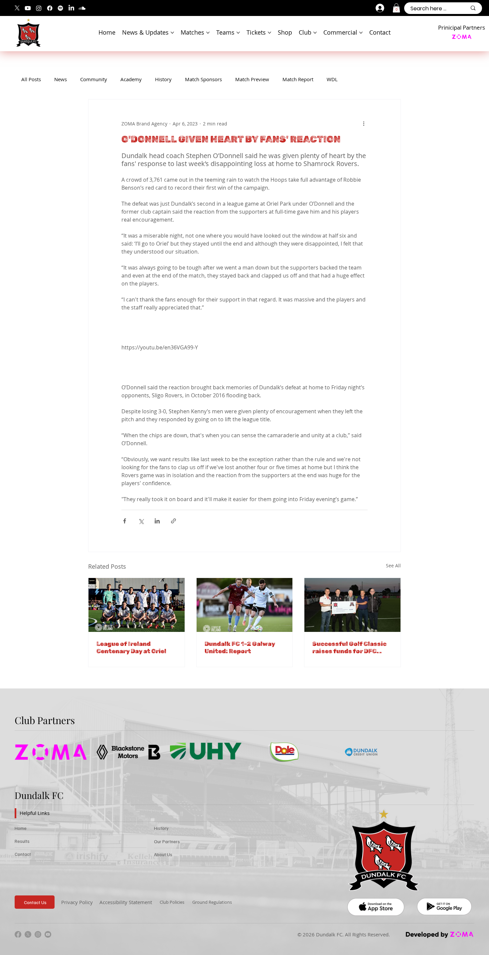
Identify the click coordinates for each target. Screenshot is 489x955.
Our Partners (167, 841)
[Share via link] (173, 521)
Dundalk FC (39, 795)
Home (21, 828)
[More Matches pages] (208, 32)
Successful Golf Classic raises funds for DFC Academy (349, 647)
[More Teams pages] (238, 32)
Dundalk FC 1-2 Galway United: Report (240, 647)
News (60, 79)
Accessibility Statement (125, 902)
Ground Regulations (212, 902)
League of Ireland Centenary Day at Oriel (131, 647)
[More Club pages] (315, 32)
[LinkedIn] (71, 8)
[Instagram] (38, 8)
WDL (332, 79)
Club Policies (172, 902)
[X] (17, 8)
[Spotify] (60, 8)
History (163, 79)
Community (93, 79)
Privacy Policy (77, 902)
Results (22, 841)
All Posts (31, 79)
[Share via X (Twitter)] (141, 521)
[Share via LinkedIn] (157, 521)
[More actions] (364, 123)
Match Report (297, 79)
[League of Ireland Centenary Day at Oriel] (136, 605)
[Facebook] (49, 8)
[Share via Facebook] (124, 521)
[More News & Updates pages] (172, 32)
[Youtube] (27, 8)
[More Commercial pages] (361, 32)
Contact (23, 854)
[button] (396, 7)
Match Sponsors (203, 79)
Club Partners (45, 719)
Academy (131, 79)
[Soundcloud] (82, 8)
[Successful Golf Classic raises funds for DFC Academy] (352, 605)
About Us (163, 854)
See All (393, 565)
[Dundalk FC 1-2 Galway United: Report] (245, 605)
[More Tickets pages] (269, 32)
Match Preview (252, 79)
